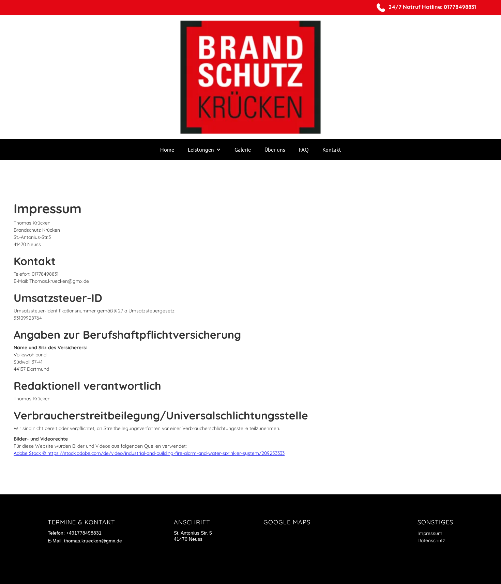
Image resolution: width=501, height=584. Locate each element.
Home (167, 149)
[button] (204, 149)
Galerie (242, 149)
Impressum (430, 533)
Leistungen (201, 149)
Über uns (274, 149)
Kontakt (331, 149)
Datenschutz (431, 540)
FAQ (304, 149)
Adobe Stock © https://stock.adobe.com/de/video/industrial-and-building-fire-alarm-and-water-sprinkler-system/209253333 (149, 453)
